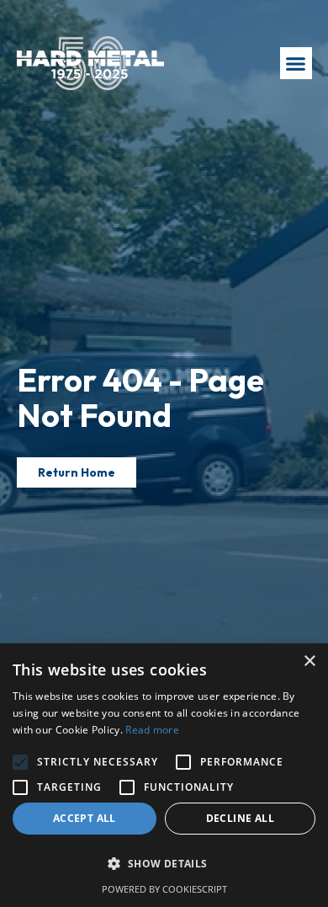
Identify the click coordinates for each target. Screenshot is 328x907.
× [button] (309, 661)
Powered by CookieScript (164, 889)
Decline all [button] (240, 818)
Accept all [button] (84, 818)
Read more (152, 730)
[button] (296, 63)
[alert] (164, 775)
